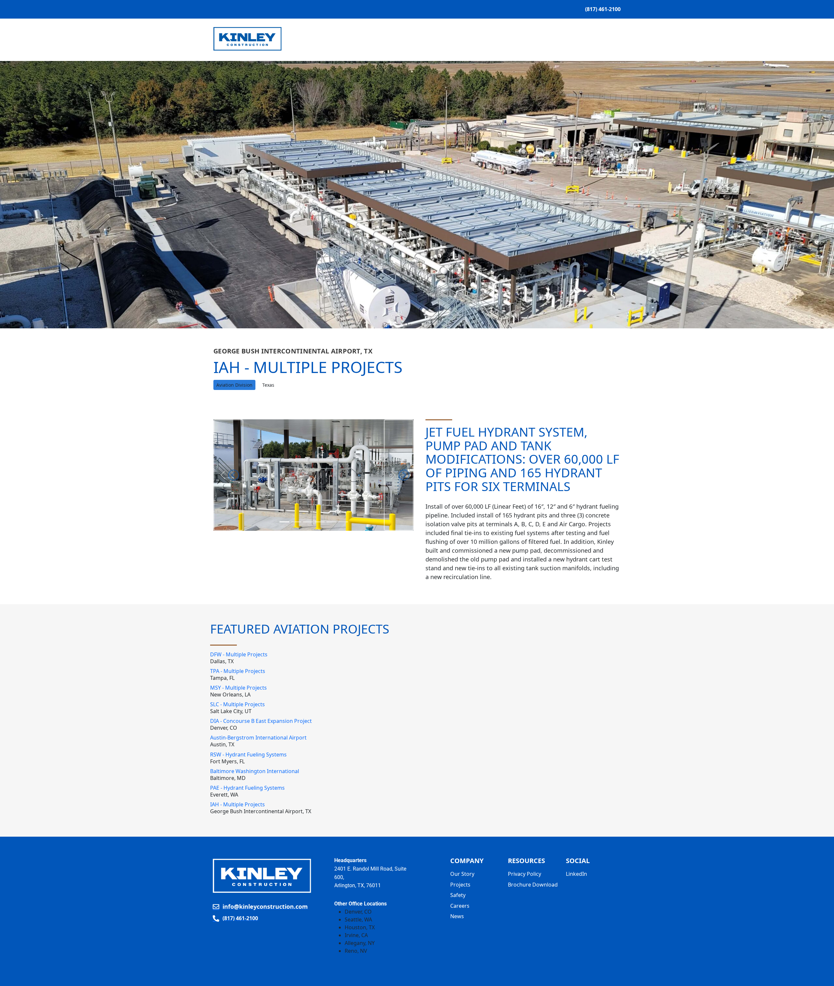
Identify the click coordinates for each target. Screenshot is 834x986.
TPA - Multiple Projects (237, 671)
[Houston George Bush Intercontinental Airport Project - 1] (296, 522)
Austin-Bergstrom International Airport (258, 737)
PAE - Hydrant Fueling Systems (247, 787)
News (570, 39)
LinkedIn (576, 873)
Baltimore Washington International (254, 771)
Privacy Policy (524, 873)
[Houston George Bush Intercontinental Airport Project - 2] (308, 522)
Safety (546, 39)
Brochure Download (533, 884)
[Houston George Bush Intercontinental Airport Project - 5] (343, 522)
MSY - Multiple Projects (238, 687)
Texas (268, 385)
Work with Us (461, 39)
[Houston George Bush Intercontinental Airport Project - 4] (331, 522)
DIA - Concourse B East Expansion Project (261, 721)
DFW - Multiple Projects (238, 654)
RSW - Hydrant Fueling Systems (248, 754)
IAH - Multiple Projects (237, 804)
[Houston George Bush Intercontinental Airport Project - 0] (284, 522)
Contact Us (601, 39)
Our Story (365, 39)
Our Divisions (408, 39)
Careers (459, 905)
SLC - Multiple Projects (237, 704)
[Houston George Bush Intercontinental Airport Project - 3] (319, 522)
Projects (509, 39)
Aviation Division (234, 385)
